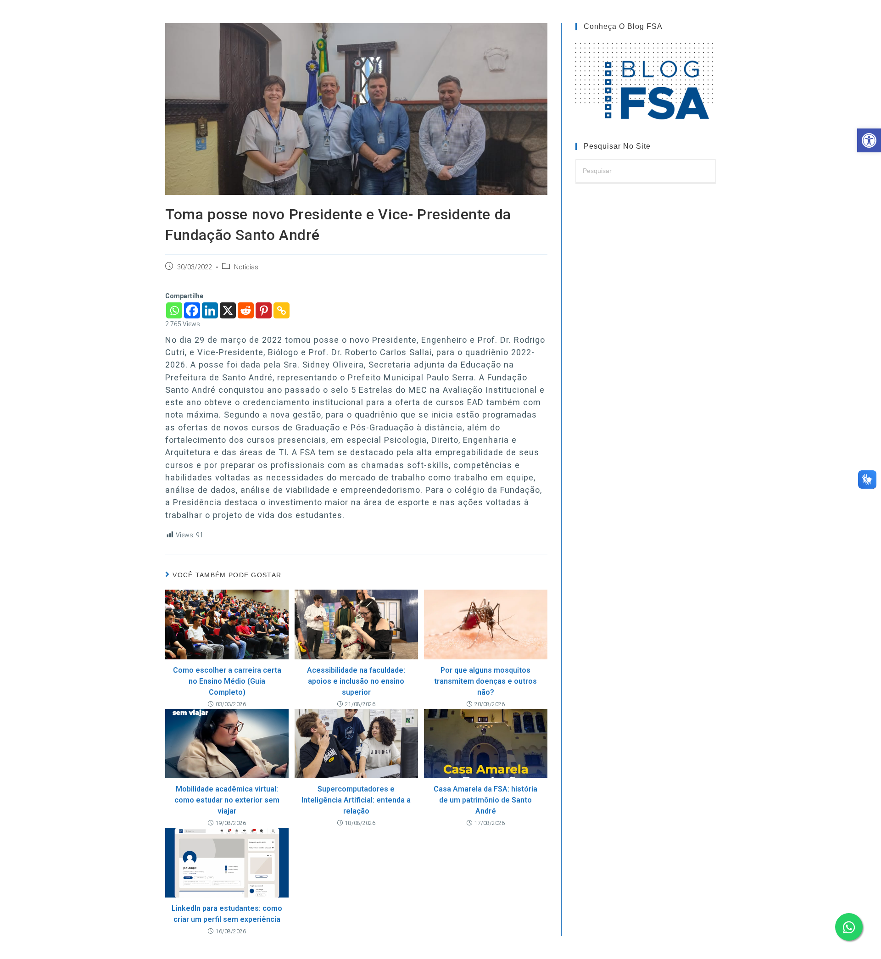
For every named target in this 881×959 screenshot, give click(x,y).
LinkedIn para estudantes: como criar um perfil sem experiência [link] (227, 914)
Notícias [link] (246, 267)
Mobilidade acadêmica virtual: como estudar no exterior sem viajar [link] (226, 800)
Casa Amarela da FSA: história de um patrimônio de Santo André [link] (485, 800)
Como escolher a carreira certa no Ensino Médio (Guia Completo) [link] (227, 681)
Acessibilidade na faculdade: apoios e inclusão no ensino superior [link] (356, 681)
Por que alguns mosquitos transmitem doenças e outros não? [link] (485, 681)
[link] (869, 140)
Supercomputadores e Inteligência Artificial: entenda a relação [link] (356, 800)
